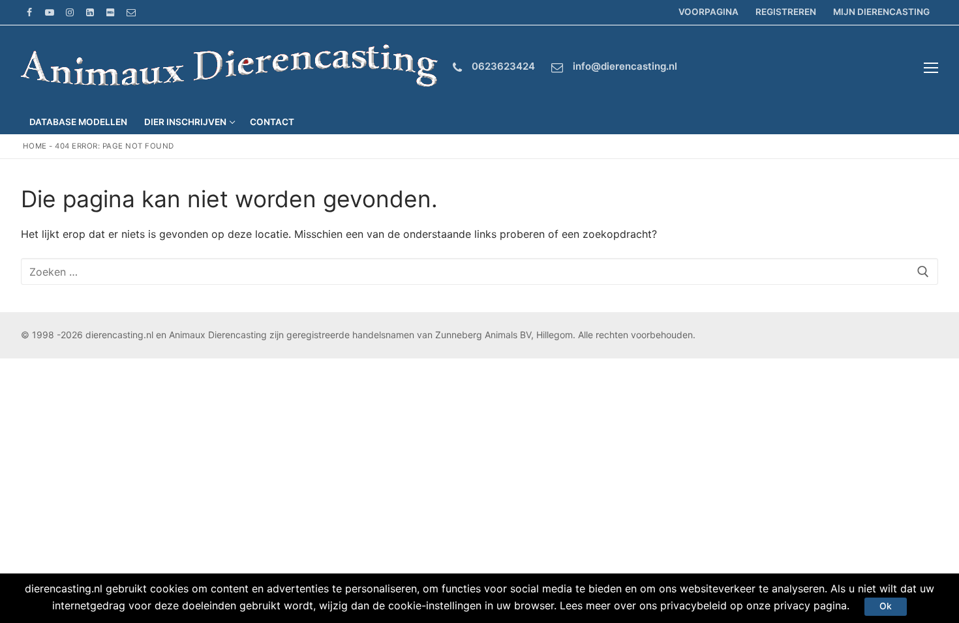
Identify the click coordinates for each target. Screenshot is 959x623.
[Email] (131, 12)
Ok (885, 606)
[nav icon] (931, 67)
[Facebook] (29, 12)
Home (35, 146)
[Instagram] (69, 12)
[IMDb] (110, 12)
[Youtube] (49, 12)
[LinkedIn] (90, 12)
